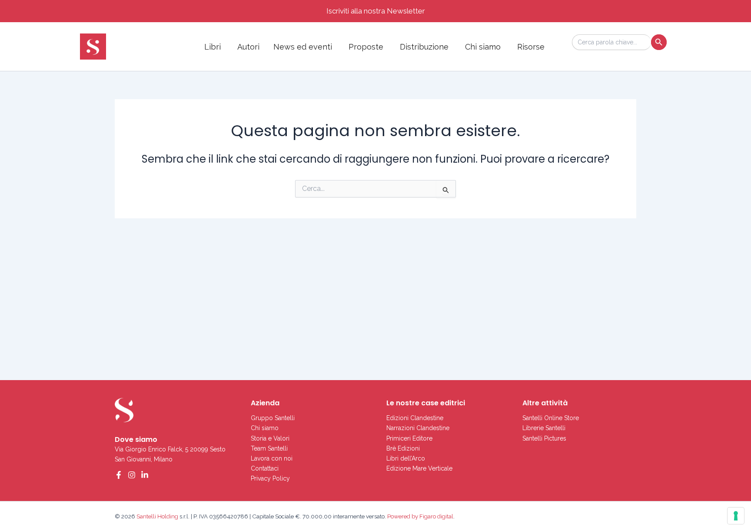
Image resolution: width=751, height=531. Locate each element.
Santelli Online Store (550, 417)
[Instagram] (132, 475)
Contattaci (265, 468)
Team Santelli (269, 448)
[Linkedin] (145, 475)
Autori (248, 46)
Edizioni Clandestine (414, 417)
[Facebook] (119, 475)
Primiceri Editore (409, 438)
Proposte (366, 46)
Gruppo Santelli (273, 417)
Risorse (531, 46)
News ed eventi (302, 46)
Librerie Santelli (543, 427)
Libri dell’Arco (405, 458)
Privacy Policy (270, 478)
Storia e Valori (270, 438)
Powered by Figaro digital (419, 516)
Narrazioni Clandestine (417, 427)
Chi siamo (483, 46)
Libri (212, 46)
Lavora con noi (271, 458)
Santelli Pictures (544, 438)
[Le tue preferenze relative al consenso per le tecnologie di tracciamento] (736, 516)
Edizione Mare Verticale (419, 468)
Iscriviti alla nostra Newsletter (375, 11)
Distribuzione (424, 46)
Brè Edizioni (403, 448)
